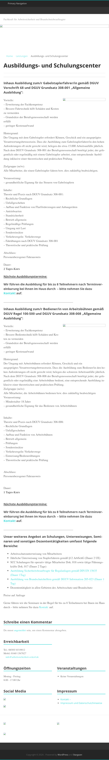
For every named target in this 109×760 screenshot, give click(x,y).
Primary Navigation (17, 3)
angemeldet (20, 630)
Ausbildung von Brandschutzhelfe (29, 579)
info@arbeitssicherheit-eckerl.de (22, 657)
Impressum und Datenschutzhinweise (81, 703)
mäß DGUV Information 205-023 (74, 579)
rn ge (52, 579)
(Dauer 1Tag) (18, 575)
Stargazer (77, 754)
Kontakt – (65, 699)
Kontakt (10, 293)
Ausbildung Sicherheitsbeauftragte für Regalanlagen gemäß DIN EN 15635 (53, 571)
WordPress (63, 754)
